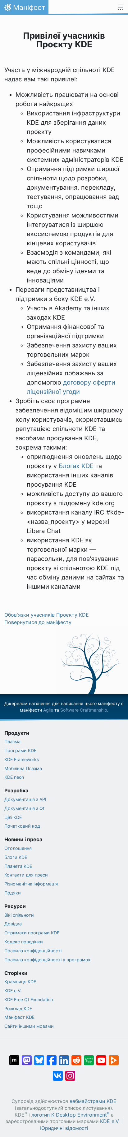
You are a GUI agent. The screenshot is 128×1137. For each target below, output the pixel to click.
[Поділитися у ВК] (58, 1073)
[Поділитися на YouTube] (101, 1057)
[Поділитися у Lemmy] (89, 1057)
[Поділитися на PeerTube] (114, 1057)
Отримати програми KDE (31, 932)
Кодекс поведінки (23, 941)
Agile (48, 710)
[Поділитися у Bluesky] (39, 1057)
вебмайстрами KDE (93, 1101)
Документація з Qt (24, 808)
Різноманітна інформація (31, 883)
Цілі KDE (13, 817)
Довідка (13, 923)
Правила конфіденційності (33, 950)
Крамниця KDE (20, 981)
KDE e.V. (12, 990)
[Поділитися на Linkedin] (64, 1057)
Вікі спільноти (19, 915)
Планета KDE (18, 866)
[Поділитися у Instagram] (70, 1073)
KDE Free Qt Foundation (28, 999)
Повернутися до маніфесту (37, 622)
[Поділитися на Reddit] (76, 1057)
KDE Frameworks (21, 759)
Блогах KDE (76, 466)
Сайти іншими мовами (29, 1026)
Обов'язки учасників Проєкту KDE (46, 615)
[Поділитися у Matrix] (14, 1057)
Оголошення (18, 848)
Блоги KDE (15, 857)
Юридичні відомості (64, 1128)
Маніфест (24, 9)
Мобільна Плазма (23, 768)
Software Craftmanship (83, 710)
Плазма (12, 741)
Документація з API (25, 799)
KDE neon (14, 777)
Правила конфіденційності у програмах (47, 959)
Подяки (12, 892)
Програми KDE (20, 750)
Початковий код (22, 826)
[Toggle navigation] (120, 7)
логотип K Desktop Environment (70, 1115)
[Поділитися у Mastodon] (27, 1057)
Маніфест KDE (19, 1017)
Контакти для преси (26, 874)
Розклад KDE (18, 1008)
